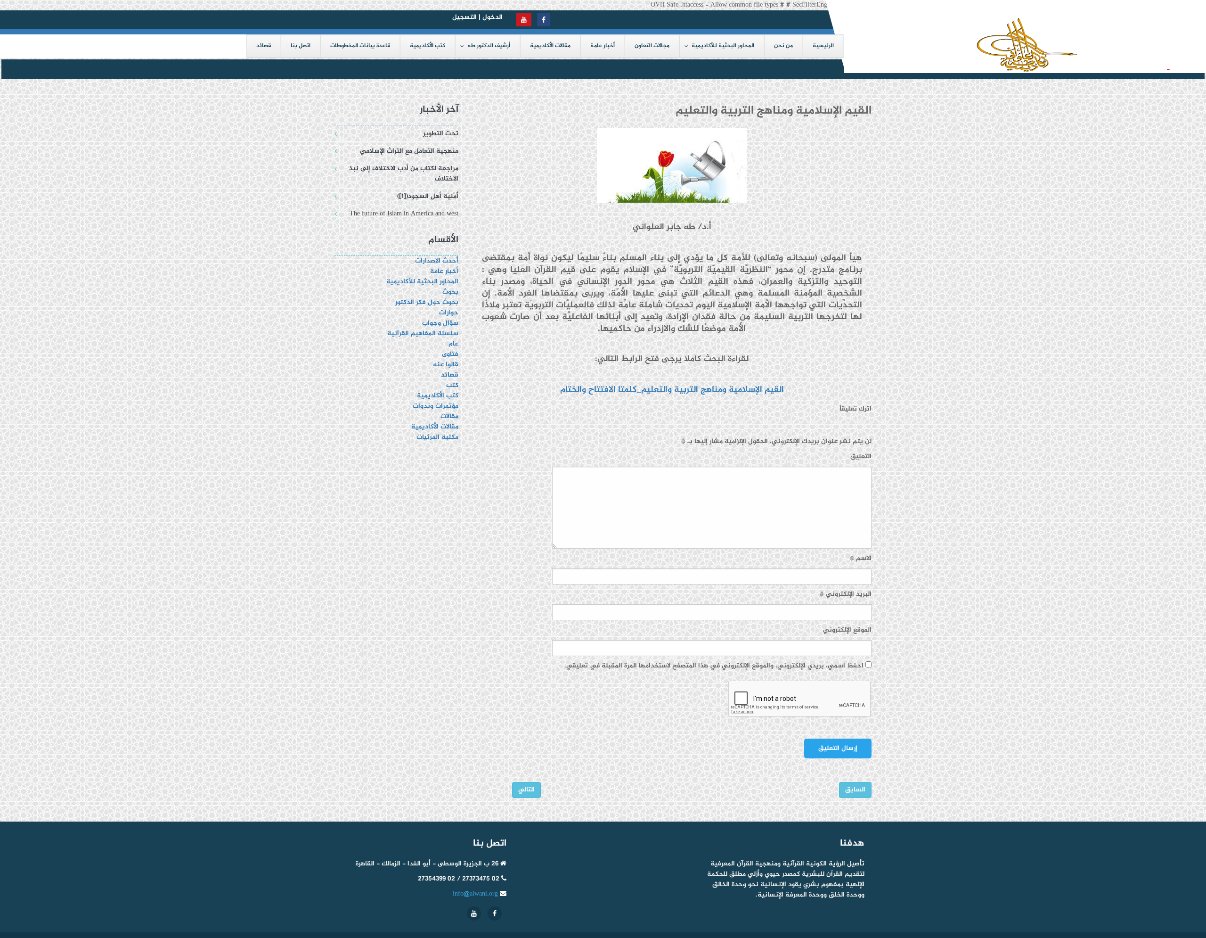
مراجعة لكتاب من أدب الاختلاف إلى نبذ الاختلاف (403, 173)
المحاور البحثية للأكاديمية (422, 281)
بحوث (450, 292)
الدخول (492, 17)
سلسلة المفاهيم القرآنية (422, 333)
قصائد (449, 375)
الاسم (861, 558)
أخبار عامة (444, 271)
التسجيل (464, 17)
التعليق (861, 457)
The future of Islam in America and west (404, 213)
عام (453, 343)
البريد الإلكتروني (846, 594)
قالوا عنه (445, 364)
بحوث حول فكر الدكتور (425, 302)
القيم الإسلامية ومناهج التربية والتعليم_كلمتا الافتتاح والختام (671, 390)
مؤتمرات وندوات (435, 406)
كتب (452, 385)
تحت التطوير (440, 133)
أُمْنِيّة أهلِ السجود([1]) (1125, 69)
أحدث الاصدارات (436, 260)
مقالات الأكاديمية (434, 426)
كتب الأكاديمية (437, 395)
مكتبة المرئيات (437, 437)
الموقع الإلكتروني (847, 630)
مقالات (449, 416)
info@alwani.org (475, 894)
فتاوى (450, 354)
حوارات (448, 312)
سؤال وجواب (440, 323)
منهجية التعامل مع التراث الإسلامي (409, 151)
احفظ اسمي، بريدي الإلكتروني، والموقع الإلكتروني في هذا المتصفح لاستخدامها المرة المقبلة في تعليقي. (714, 666)
